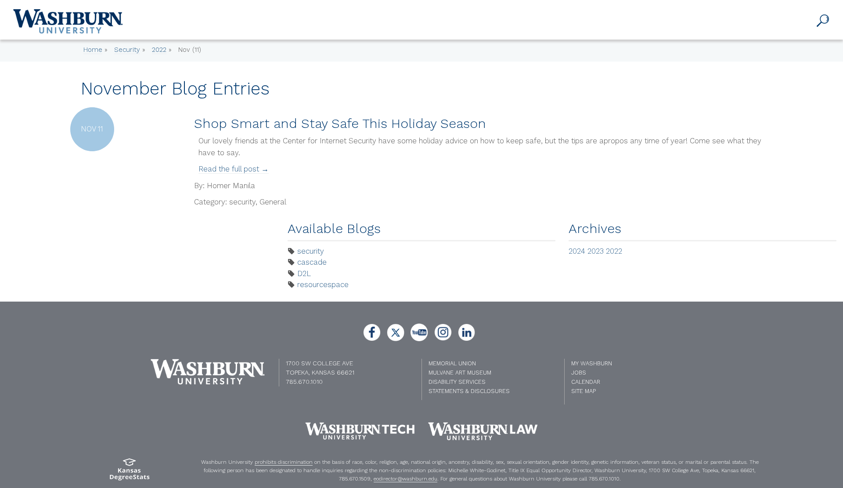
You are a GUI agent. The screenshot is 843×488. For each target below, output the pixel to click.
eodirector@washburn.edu (405, 479)
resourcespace (323, 284)
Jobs (578, 372)
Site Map (583, 391)
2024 (577, 251)
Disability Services (457, 382)
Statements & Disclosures (469, 391)
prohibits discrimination (284, 462)
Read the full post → (233, 168)
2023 (595, 251)
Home (92, 50)
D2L (304, 273)
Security (127, 50)
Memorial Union (452, 363)
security (310, 251)
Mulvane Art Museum (460, 372)
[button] (823, 21)
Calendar (585, 382)
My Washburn (591, 363)
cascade (312, 262)
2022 (159, 50)
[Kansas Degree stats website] (129, 472)
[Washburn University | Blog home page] (68, 21)
